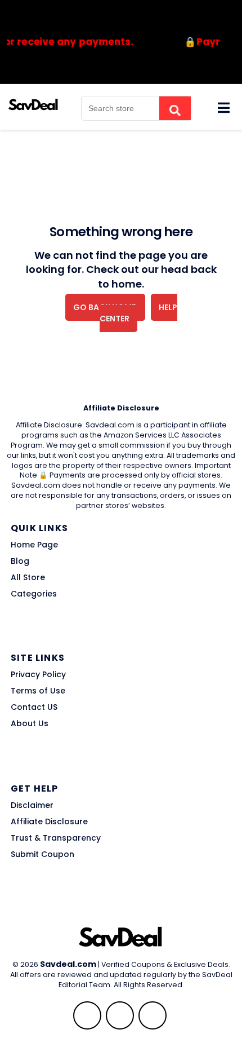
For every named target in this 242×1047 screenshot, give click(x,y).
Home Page (34, 544)
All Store (28, 577)
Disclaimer (32, 805)
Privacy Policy (38, 674)
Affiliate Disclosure (49, 821)
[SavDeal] (33, 103)
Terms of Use (38, 690)
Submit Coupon (42, 854)
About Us (29, 723)
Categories (34, 593)
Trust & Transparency (56, 837)
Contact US (34, 707)
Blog (20, 561)
